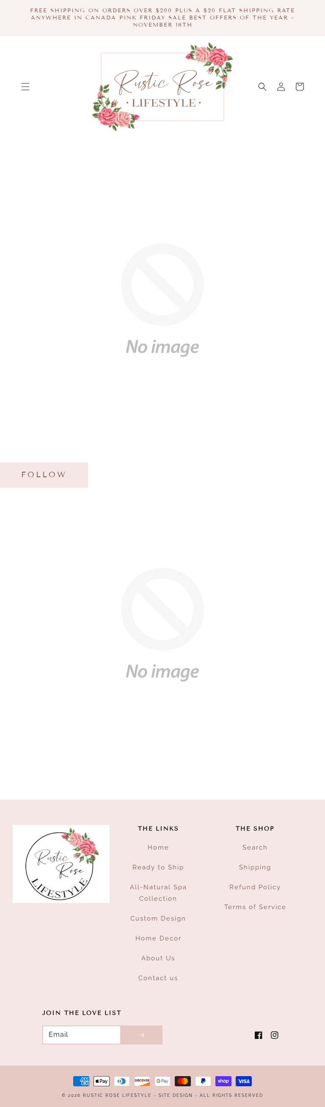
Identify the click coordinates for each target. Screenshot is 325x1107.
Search (255, 847)
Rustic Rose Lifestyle (117, 1095)
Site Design (176, 1095)
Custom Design (158, 918)
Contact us (158, 978)
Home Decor (158, 938)
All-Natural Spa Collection (158, 892)
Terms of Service (255, 907)
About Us (158, 958)
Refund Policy (255, 887)
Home (158, 847)
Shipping (255, 867)
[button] (25, 86)
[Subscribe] (141, 1034)
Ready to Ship (158, 867)
